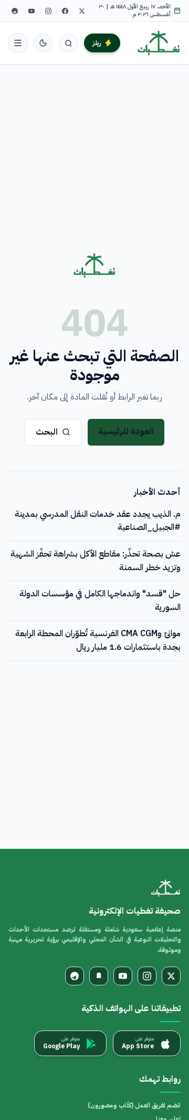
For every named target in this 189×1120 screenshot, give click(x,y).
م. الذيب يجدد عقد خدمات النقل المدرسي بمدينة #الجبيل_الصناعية (98, 521)
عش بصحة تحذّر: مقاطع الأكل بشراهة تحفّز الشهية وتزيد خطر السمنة (95, 561)
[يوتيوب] (31, 11)
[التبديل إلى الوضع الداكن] (43, 43)
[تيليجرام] (14, 11)
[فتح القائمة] (17, 43)
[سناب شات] (98, 976)
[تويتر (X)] (82, 11)
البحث (47, 432)
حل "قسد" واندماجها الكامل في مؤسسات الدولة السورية (100, 600)
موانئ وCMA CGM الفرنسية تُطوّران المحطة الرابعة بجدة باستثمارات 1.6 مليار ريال (98, 640)
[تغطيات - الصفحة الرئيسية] (159, 43)
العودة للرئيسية (126, 431)
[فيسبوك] (65, 11)
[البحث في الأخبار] (68, 43)
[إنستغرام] (48, 11)
